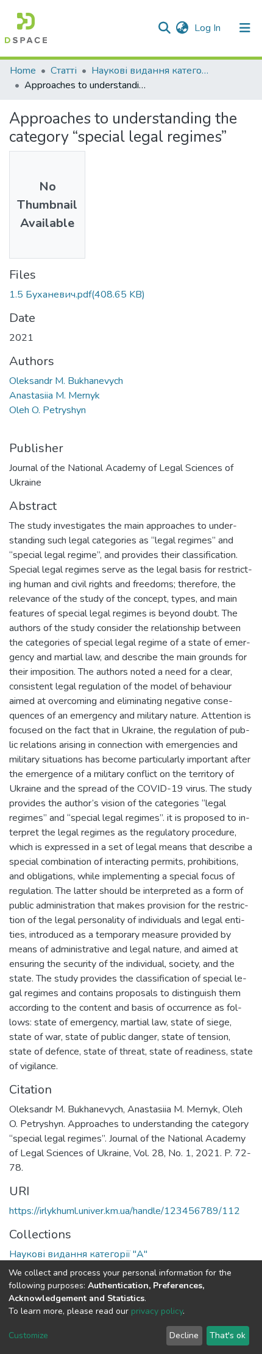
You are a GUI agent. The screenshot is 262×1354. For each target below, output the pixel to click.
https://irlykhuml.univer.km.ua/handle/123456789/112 (124, 1211)
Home (23, 70)
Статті (64, 70)
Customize (28, 1335)
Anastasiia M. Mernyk (54, 395)
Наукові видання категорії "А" (152, 70)
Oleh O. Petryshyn (47, 410)
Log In (208, 28)
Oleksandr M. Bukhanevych (66, 381)
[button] (182, 28)
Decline (184, 1335)
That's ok (228, 1335)
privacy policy (157, 1311)
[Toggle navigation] (245, 28)
